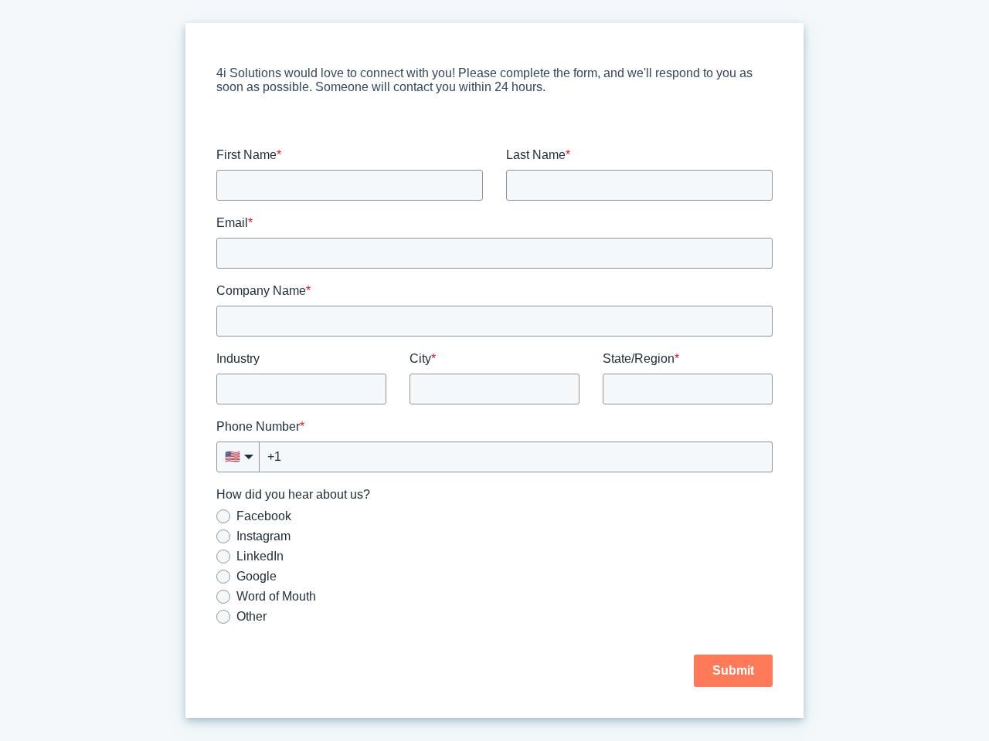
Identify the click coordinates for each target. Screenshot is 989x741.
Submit (733, 670)
